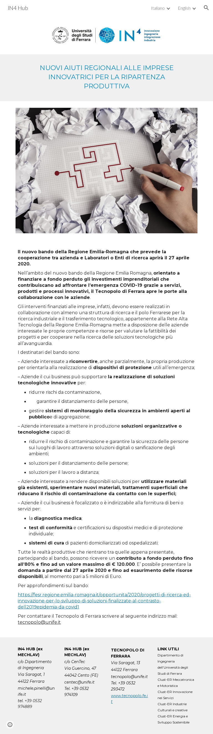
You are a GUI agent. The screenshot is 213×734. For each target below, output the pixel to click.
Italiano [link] (158, 8)
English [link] (184, 8)
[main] (106, 77)
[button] (206, 7)
